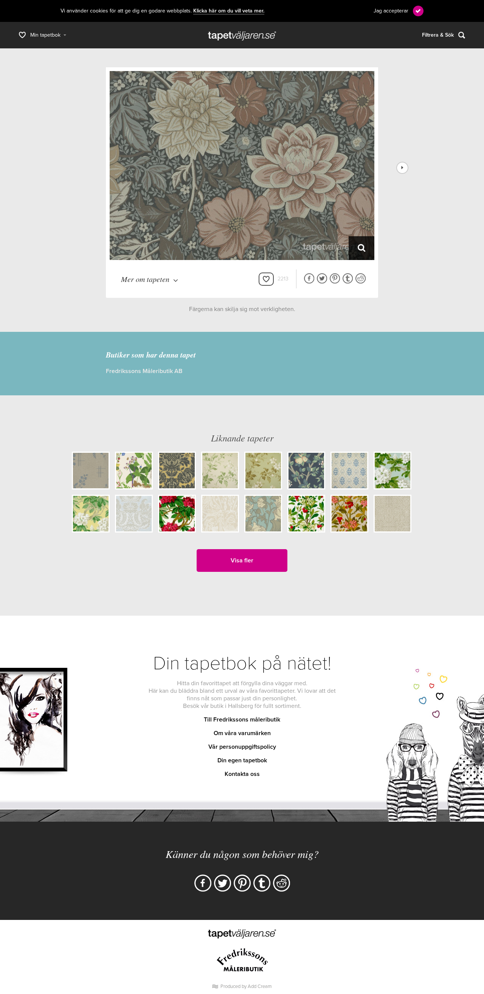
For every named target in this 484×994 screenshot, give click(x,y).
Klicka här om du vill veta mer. (228, 11)
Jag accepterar (391, 11)
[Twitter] (222, 883)
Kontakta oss (242, 774)
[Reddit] (281, 883)
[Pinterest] (242, 883)
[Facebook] (202, 883)
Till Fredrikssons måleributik (242, 719)
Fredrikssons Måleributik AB (144, 371)
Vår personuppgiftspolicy (242, 747)
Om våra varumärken (242, 733)
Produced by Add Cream (246, 986)
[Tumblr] (261, 883)
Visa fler (242, 560)
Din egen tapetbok (242, 760)
